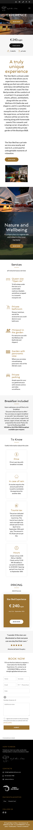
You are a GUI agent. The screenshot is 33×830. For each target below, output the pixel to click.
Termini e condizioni (22, 826)
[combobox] (19, 685)
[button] (2, 199)
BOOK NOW (16, 21)
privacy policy (8, 722)
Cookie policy (12, 826)
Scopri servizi (16, 45)
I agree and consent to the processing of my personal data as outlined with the (16, 720)
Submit (16, 727)
